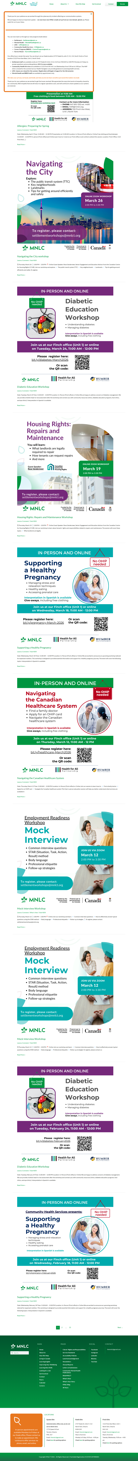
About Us (64, 4)
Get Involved (96, 4)
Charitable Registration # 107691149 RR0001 (84, 1457)
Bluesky (94, 1358)
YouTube (94, 1361)
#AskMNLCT (67, 1375)
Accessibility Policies (70, 1355)
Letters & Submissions (70, 1368)
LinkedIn (94, 1355)
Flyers (41, 1380)
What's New (34, 912)
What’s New (67, 1378)
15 (70, 1327)
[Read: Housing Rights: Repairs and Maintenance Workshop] (65, 465)
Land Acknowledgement (71, 1358)
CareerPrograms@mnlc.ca (41, 49)
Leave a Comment (23, 130)
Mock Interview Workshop (31, 908)
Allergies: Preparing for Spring (33, 125)
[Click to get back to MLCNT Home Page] (19, 1346)
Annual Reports (68, 1364)
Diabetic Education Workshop (33, 386)
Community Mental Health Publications (71, 1371)
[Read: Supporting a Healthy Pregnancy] (65, 595)
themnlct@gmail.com (114, 1349)
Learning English (44, 1361)
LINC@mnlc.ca (24, 45)
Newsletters (67, 1361)
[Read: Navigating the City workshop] (65, 204)
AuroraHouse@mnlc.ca (32, 51)
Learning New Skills (45, 1368)
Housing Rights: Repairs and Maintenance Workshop (45, 517)
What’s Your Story (69, 1381)
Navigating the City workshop (33, 256)
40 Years (65, 1387)
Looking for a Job (45, 1371)
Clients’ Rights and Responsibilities (74, 1349)
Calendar (42, 1383)
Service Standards (69, 1352)
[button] (91, 14)
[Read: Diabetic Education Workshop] (65, 334)
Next (120, 1327)
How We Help (80, 4)
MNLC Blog (66, 1384)
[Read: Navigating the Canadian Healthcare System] (65, 726)
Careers (42, 1386)
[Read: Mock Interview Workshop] (65, 856)
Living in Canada (44, 1358)
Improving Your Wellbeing (48, 1364)
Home (51, 4)
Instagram (94, 1352)
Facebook (94, 1349)
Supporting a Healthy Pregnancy (34, 647)
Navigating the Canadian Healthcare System (40, 778)
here (52, 1440)
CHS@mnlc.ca (39, 47)
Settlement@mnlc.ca (30, 40)
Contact (42, 1377)
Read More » (21, 144)
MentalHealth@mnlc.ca (33, 42)
